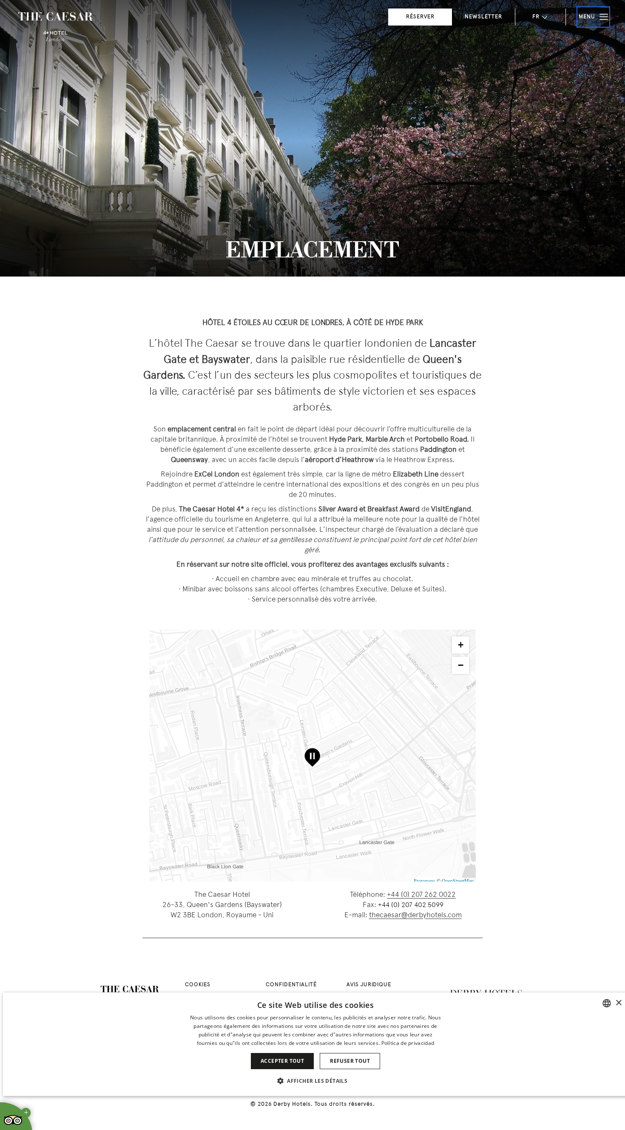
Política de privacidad (408, 1043)
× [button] (618, 1003)
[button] (315, 1081)
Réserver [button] (420, 17)
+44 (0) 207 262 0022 (421, 895)
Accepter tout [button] (282, 1060)
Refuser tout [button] (350, 1060)
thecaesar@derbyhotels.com (415, 915)
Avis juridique (369, 984)
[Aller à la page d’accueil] (55, 28)
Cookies (197, 984)
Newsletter (483, 17)
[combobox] (606, 1003)
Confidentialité (291, 984)
